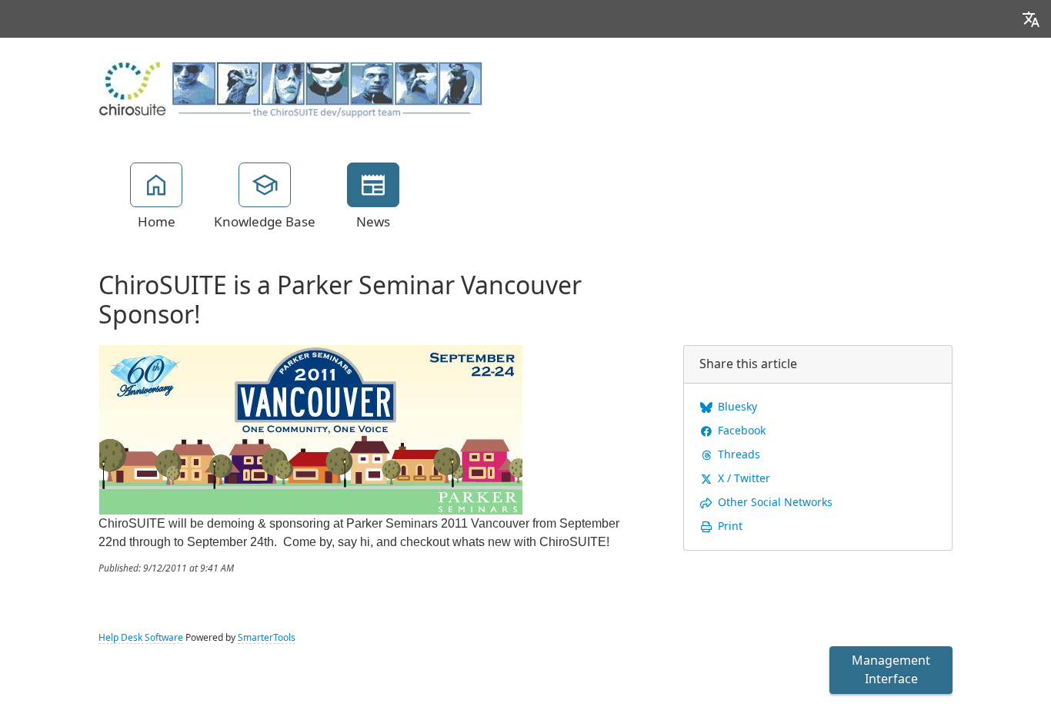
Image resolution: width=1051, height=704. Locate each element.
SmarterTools (266, 637)
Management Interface (891, 669)
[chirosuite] (290, 90)
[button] (1031, 19)
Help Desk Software (140, 637)
